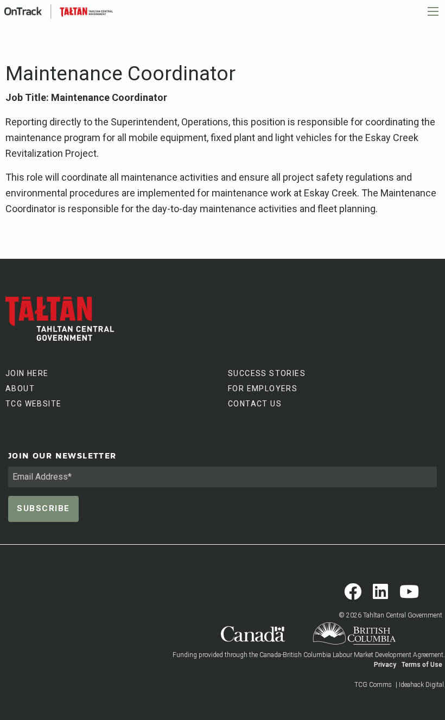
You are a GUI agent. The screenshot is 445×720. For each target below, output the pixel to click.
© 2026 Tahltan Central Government (390, 615)
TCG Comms (373, 685)
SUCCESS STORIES (267, 373)
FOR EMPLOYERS (262, 388)
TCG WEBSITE (33, 403)
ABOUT (20, 388)
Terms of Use (422, 664)
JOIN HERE (27, 373)
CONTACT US (255, 403)
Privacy (385, 664)
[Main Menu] (433, 11)
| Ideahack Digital (420, 685)
